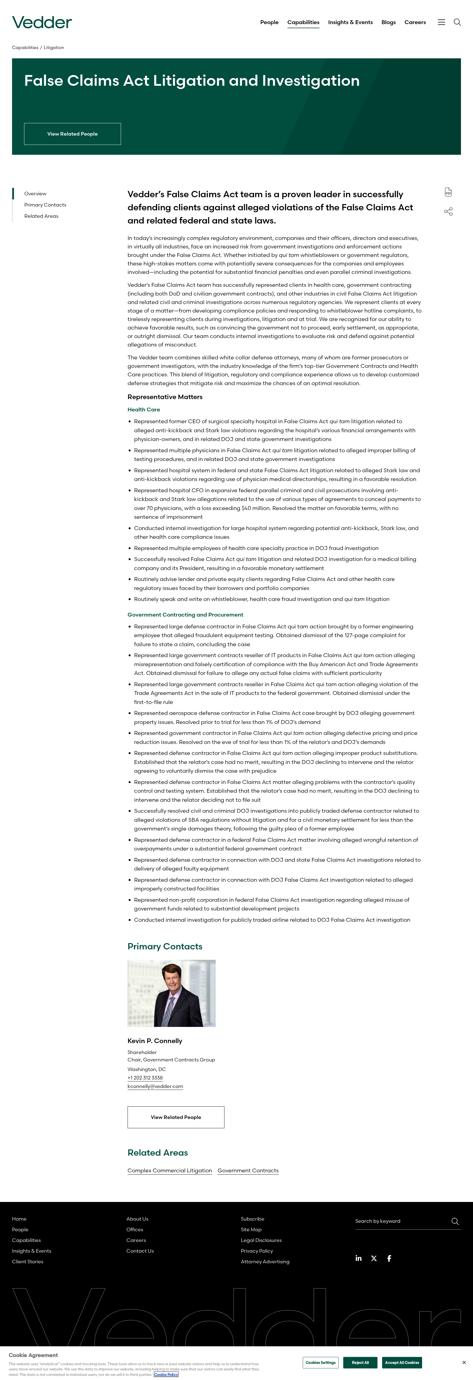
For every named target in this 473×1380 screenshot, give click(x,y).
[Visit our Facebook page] (389, 1258)
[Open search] (457, 22)
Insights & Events (350, 22)
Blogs (389, 22)
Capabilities (303, 22)
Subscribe (252, 1219)
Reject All (360, 1362)
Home (19, 1219)
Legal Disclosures (261, 1240)
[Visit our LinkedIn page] (358, 1258)
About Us (137, 1219)
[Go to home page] (42, 22)
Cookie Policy (166, 1374)
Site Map (251, 1229)
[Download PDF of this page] (448, 192)
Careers (415, 22)
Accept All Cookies (402, 1362)
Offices (134, 1229)
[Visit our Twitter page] (374, 1258)
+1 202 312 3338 (145, 1078)
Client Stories (27, 1261)
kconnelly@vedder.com (155, 1086)
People (269, 22)
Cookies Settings (321, 1362)
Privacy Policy (257, 1251)
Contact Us (140, 1251)
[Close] (464, 1362)
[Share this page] (448, 211)
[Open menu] (441, 22)
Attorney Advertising (265, 1261)
